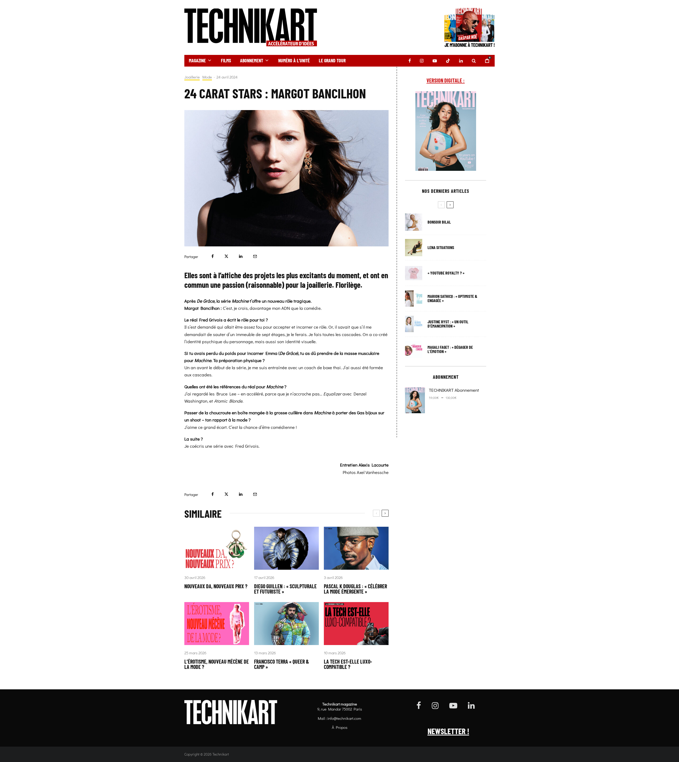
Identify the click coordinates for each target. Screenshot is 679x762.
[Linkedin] (461, 61)
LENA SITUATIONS (441, 247)
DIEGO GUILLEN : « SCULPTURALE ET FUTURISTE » (285, 589)
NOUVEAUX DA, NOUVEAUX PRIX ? (215, 586)
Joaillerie (192, 77)
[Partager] (212, 256)
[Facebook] (409, 61)
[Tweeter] (226, 256)
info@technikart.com (344, 718)
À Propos (339, 727)
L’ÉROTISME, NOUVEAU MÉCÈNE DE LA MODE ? (216, 664)
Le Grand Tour (332, 60)
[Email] (255, 256)
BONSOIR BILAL (439, 222)
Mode (207, 77)
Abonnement (251, 60)
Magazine (197, 60)
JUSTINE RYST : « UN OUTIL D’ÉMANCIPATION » (448, 324)
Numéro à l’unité (294, 60)
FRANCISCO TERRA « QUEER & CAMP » (281, 664)
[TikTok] (448, 61)
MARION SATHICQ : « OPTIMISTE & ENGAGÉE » (452, 298)
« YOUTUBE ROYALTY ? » (446, 273)
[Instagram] (421, 61)
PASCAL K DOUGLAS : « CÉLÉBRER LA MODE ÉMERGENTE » (355, 589)
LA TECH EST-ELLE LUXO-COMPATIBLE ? (348, 664)
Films (226, 60)
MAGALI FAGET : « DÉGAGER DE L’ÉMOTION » (450, 349)
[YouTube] (434, 61)
